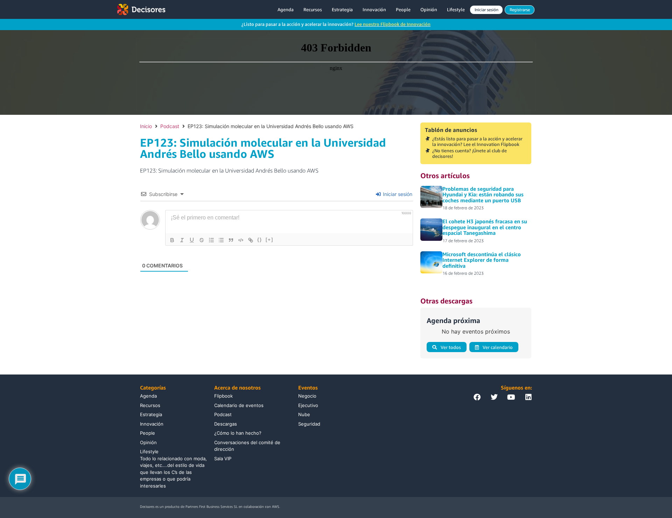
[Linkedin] (528, 397)
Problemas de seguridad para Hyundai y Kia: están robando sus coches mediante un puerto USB (483, 194)
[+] (269, 239)
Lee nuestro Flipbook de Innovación (392, 24)
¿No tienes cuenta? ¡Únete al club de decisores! (469, 153)
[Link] (250, 240)
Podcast (169, 126)
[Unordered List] (221, 240)
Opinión (428, 9)
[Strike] (201, 240)
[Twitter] (494, 397)
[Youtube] (511, 397)
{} (259, 239)
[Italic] (182, 240)
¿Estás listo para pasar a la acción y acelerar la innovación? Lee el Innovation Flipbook (477, 141)
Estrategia (342, 9)
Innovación (374, 9)
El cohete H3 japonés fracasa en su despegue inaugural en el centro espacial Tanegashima (484, 227)
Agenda (286, 9)
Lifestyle (456, 9)
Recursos (312, 9)
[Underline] (192, 240)
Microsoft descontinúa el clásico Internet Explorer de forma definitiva (481, 260)
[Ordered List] (211, 240)
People (403, 9)
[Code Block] (241, 240)
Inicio (146, 126)
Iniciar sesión (397, 194)
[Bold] (172, 240)
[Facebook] (477, 397)
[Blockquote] (231, 240)
